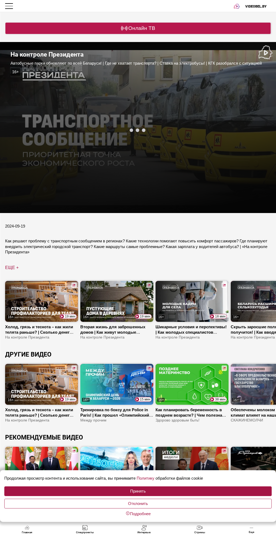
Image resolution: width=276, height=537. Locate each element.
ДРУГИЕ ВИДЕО (28, 354)
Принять (138, 491)
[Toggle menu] (9, 6)
